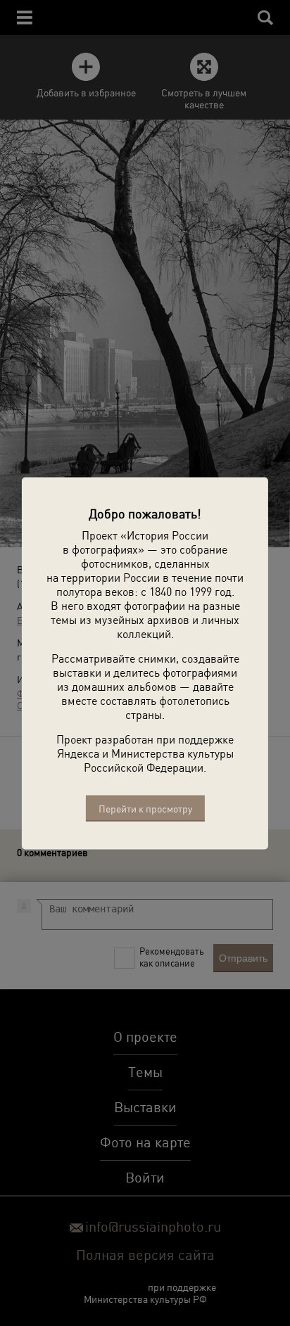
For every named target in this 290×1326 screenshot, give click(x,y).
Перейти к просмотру (145, 808)
